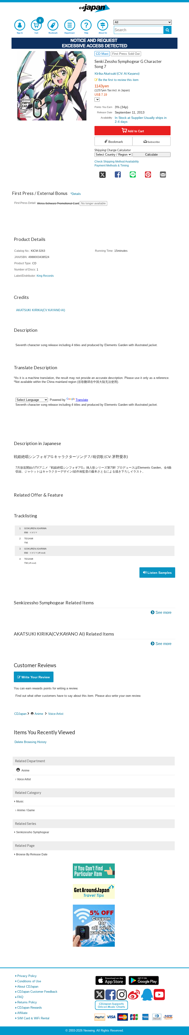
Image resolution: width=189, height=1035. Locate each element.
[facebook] (110, 995)
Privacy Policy (27, 976)
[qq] (147, 995)
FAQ (20, 997)
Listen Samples (159, 572)
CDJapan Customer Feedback (37, 991)
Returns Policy (27, 1002)
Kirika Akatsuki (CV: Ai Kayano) (116, 73)
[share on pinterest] (147, 173)
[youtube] (159, 995)
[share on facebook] (117, 173)
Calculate (151, 154)
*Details (76, 194)
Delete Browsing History (31, 742)
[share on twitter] (102, 173)
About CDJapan (27, 986)
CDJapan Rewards (29, 1007)
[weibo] (134, 995)
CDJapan (20, 714)
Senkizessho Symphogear (32, 832)
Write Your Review (35, 677)
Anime (39, 714)
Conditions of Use (29, 981)
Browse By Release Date (31, 854)
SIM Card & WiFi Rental (33, 1018)
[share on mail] (163, 173)
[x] (99, 995)
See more (163, 612)
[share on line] (132, 173)
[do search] (167, 30)
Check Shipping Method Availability (116, 161)
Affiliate (22, 1013)
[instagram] (122, 995)
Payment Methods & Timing (111, 165)
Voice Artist (55, 714)
